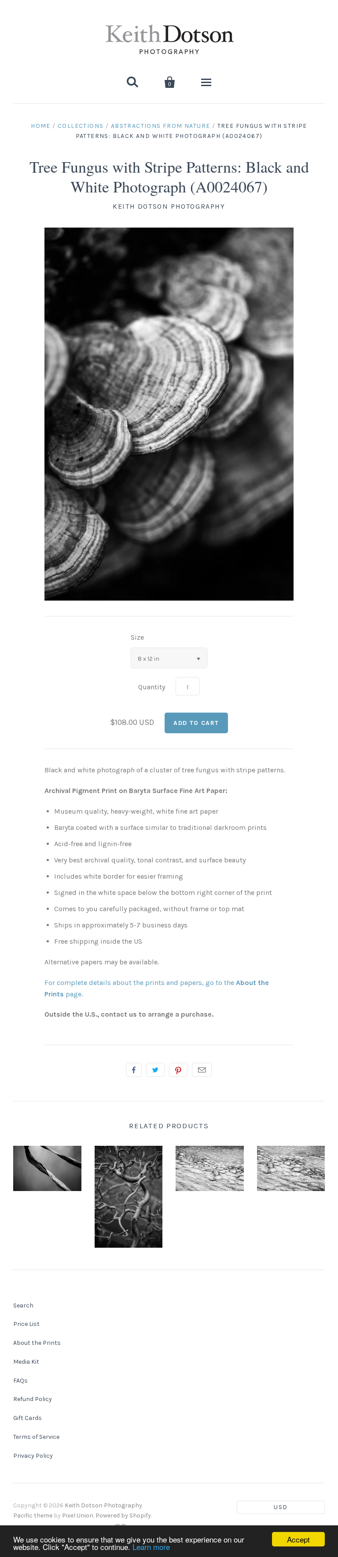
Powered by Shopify (123, 1515)
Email (202, 1070)
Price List (26, 1324)
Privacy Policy (33, 1455)
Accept (298, 1539)
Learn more (151, 1546)
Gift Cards (27, 1418)
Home (41, 126)
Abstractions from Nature (160, 126)
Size (137, 637)
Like (134, 1070)
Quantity (151, 687)
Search (23, 1305)
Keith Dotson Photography (169, 206)
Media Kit (26, 1361)
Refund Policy (32, 1399)
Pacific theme (32, 1515)
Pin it (178, 1070)
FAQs (20, 1380)
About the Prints (37, 1343)
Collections (80, 126)
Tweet (155, 1070)
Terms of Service (36, 1437)
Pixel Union (77, 1515)
